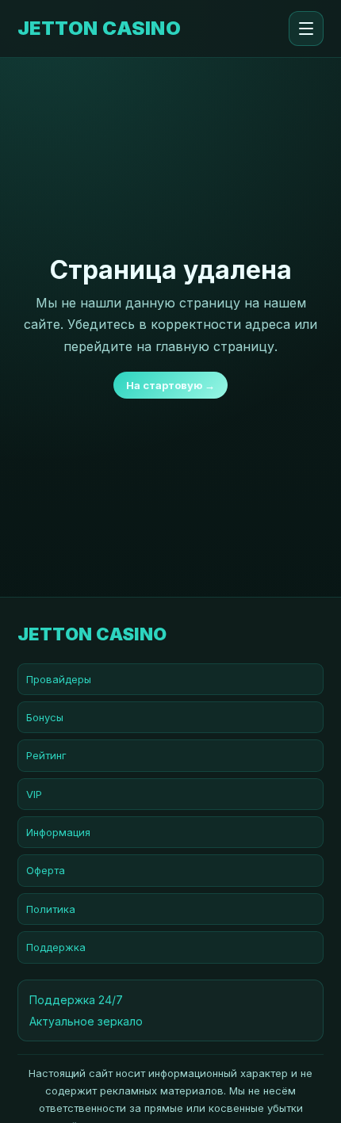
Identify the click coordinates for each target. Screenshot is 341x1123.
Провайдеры (58, 679)
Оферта (45, 870)
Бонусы (44, 717)
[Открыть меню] (306, 28)
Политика (50, 909)
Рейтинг (46, 755)
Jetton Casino (99, 28)
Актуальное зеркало (86, 1021)
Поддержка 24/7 (76, 999)
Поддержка (56, 947)
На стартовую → (170, 385)
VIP (34, 794)
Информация (58, 832)
